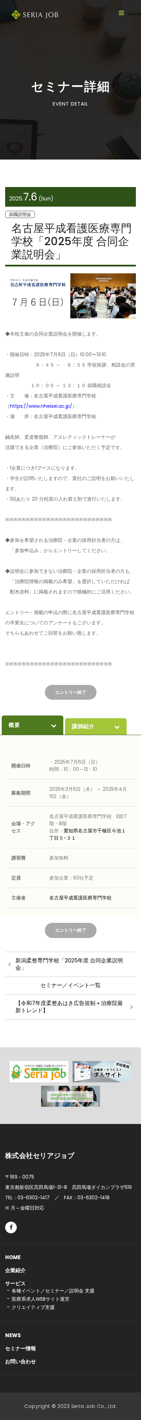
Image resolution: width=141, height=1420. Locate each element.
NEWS (13, 1335)
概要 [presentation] (14, 725)
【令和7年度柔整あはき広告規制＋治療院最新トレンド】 (69, 1006)
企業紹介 (15, 1270)
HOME (13, 1257)
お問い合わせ (20, 1361)
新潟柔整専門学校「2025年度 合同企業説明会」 (69, 964)
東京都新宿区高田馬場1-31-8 (68, 1187)
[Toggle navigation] (121, 13)
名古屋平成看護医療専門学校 (80, 897)
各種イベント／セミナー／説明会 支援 (53, 1290)
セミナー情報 (20, 1348)
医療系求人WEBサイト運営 (40, 1299)
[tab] (32, 725)
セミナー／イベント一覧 (70, 985)
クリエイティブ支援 (33, 1307)
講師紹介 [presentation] (83, 726)
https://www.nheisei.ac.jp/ (41, 406)
